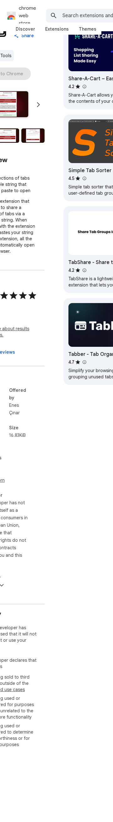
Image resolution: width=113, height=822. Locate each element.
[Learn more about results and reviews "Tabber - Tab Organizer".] (84, 362)
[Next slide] (38, 104)
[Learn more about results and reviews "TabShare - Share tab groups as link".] (84, 270)
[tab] (25, 29)
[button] (33, 135)
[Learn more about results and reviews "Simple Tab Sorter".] (84, 178)
